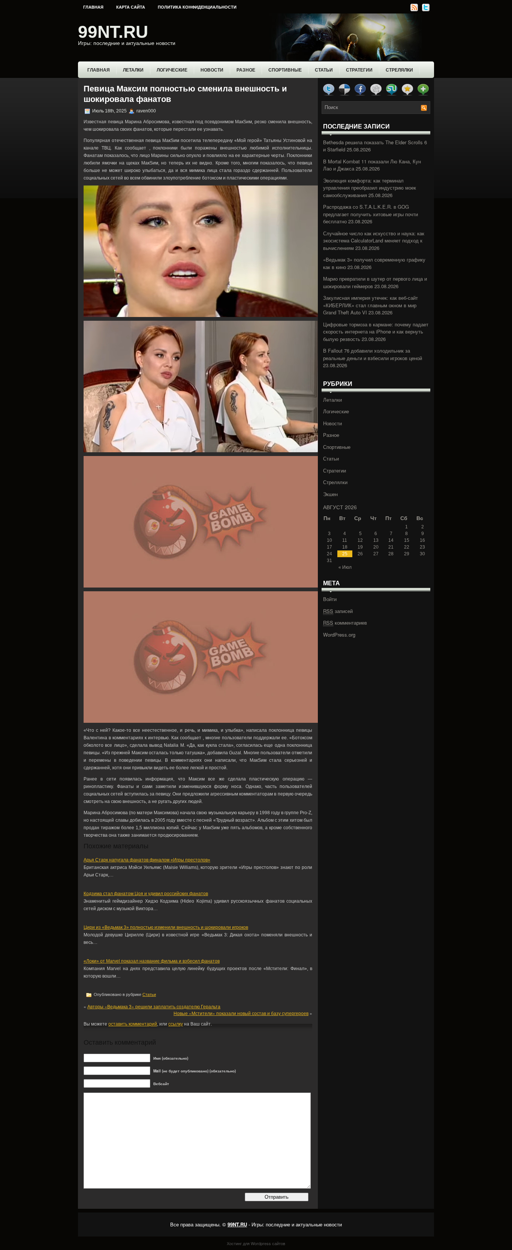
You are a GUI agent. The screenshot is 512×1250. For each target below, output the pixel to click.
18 (344, 547)
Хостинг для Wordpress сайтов (256, 1243)
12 (360, 540)
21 (391, 547)
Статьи (324, 69)
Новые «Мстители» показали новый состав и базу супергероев (241, 1013)
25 (344, 553)
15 (406, 540)
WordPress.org (339, 634)
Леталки (133, 69)
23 (422, 547)
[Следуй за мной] (425, 10)
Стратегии (359, 69)
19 (360, 547)
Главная (93, 7)
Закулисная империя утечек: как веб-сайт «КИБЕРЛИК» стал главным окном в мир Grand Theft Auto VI (370, 305)
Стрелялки (399, 69)
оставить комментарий (132, 1023)
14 (391, 540)
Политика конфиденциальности (197, 7)
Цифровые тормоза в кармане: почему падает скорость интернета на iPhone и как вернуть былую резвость (375, 331)
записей (338, 611)
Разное (246, 69)
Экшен (330, 494)
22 (406, 547)
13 (376, 540)
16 (422, 540)
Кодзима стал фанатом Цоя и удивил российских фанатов (146, 893)
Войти (330, 599)
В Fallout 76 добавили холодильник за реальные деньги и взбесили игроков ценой (372, 354)
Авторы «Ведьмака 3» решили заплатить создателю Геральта (153, 1006)
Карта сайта (130, 7)
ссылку (175, 1023)
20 (376, 547)
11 (344, 540)
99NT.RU (113, 32)
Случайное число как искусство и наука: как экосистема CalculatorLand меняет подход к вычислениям (373, 240)
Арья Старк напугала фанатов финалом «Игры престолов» (147, 860)
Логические (172, 69)
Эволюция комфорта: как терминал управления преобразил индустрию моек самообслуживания (369, 188)
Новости (212, 69)
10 (329, 540)
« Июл (345, 567)
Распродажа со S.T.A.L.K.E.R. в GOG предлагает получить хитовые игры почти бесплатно (370, 214)
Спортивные (285, 69)
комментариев (345, 622)
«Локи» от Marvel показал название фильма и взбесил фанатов (152, 961)
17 (329, 547)
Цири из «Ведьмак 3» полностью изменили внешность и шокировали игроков (166, 927)
